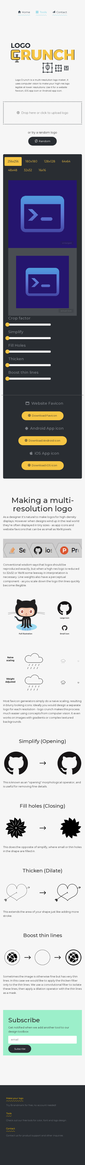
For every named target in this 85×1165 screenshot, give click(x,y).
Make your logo (14, 1098)
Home (25, 12)
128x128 (49, 161)
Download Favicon (44, 415)
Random (44, 141)
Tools (43, 12)
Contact (61, 12)
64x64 (66, 161)
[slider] (7, 325)
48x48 (12, 170)
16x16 (42, 170)
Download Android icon (43, 440)
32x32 (28, 170)
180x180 (31, 161)
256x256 (13, 161)
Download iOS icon (44, 465)
